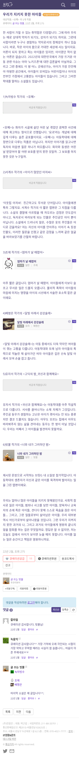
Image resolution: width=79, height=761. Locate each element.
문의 (70, 731)
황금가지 (9, 744)
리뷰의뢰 (24, 588)
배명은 (18, 684)
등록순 (65, 609)
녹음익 (14, 639)
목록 (7, 711)
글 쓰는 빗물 (18, 23)
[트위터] (5, 751)
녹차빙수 (20, 672)
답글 (23, 629)
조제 (17, 680)
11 (30, 558)
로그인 (31, 602)
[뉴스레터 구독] (12, 751)
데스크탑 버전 (9, 739)
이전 (18, 711)
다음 (28, 711)
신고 (7, 565)
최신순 (56, 609)
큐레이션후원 (49, 558)
